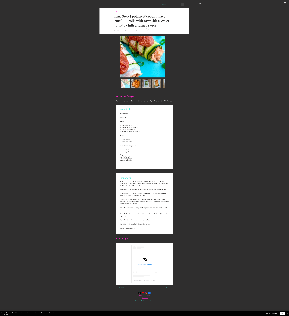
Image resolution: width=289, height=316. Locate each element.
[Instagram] (146, 293)
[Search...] (182, 4)
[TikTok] (139, 293)
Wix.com (152, 300)
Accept (282, 313)
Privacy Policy (5, 314)
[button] (285, 3)
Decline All (274, 313)
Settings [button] (268, 313)
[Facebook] (149, 293)
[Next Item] (162, 56)
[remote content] (144, 264)
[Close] (287, 313)
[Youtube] (143, 293)
